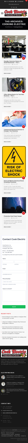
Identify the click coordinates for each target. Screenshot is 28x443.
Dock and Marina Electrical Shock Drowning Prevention (14, 181)
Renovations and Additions (7, 435)
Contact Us (23, 435)
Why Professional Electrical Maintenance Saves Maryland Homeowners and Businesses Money (12, 327)
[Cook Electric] (14, 13)
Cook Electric (15, 430)
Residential (17, 434)
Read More (7, 73)
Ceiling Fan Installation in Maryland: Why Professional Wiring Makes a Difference (14, 322)
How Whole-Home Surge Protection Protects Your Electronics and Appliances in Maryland (13, 332)
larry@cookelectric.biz (14, 4)
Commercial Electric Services (7, 434)
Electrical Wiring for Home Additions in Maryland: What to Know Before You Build (14, 317)
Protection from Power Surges (13, 216)
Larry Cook (15, 64)
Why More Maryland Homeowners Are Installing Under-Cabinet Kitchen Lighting (14, 337)
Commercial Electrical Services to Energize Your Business (14, 130)
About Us (3, 433)
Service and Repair (10, 433)
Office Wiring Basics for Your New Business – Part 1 (14, 95)
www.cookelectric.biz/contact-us (10, 413)
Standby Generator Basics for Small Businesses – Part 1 (13, 62)
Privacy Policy (17, 435)
